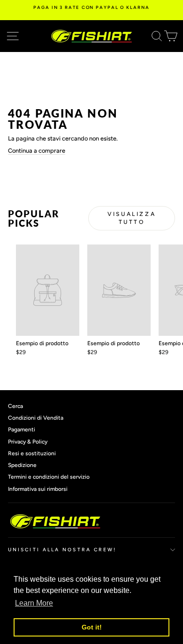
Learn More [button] (34, 603)
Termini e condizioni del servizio (49, 477)
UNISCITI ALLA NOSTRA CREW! (62, 550)
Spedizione (22, 465)
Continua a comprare (36, 150)
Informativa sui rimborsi (38, 489)
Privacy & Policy (27, 441)
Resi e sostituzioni (32, 453)
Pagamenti (21, 429)
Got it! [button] (92, 627)
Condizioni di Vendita (35, 418)
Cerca (15, 406)
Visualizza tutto (131, 218)
